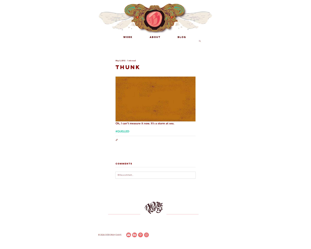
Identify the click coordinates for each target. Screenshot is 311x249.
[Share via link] (117, 140)
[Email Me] (128, 235)
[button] (200, 41)
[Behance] (134, 235)
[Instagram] (146, 235)
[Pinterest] (140, 235)
